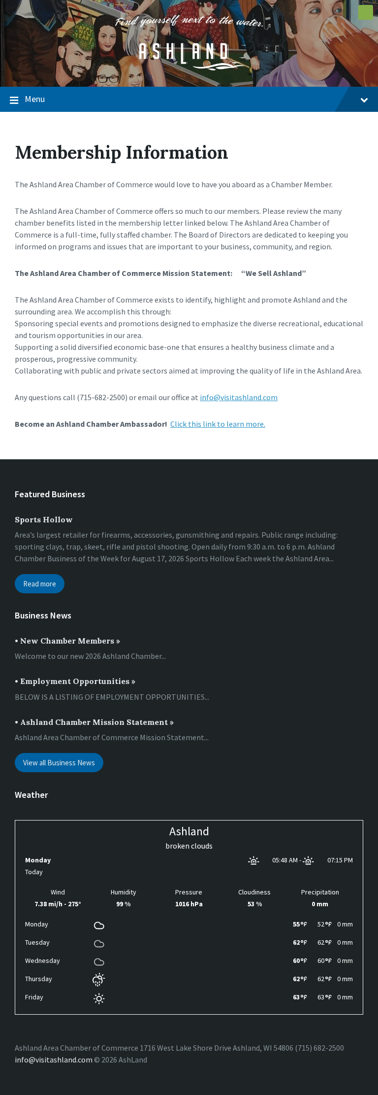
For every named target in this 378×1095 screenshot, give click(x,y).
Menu (35, 98)
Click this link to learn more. (217, 424)
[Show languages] (365, 12)
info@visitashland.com (239, 397)
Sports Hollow (44, 519)
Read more (39, 583)
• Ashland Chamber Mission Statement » (94, 722)
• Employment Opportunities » (75, 681)
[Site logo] (189, 67)
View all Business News (59, 762)
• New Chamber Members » (67, 640)
